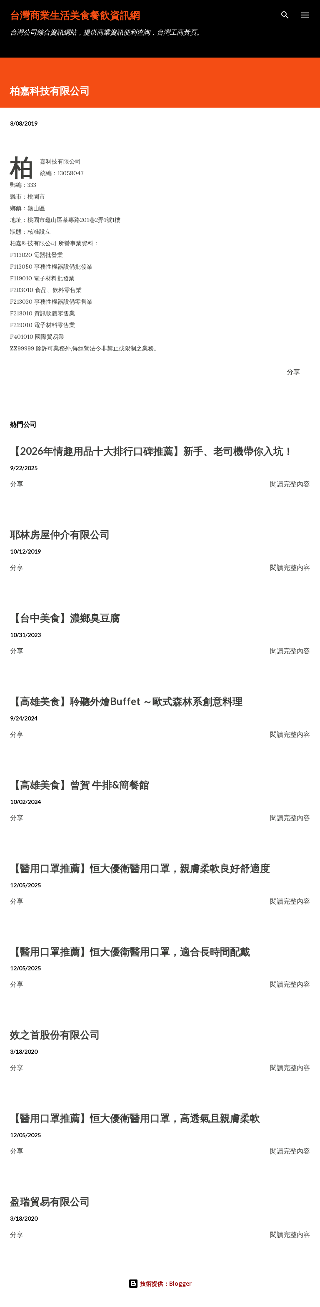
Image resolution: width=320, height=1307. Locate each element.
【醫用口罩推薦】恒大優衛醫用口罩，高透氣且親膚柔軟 (135, 1118)
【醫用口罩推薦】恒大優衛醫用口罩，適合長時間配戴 (130, 951)
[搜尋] (285, 15)
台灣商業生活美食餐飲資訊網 (75, 15)
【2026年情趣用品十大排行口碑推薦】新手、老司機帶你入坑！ (151, 451)
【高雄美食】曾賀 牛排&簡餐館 (79, 784)
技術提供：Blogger (165, 1283)
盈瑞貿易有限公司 (50, 1201)
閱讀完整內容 (290, 484)
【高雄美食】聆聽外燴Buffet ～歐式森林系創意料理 (126, 701)
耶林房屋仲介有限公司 (60, 534)
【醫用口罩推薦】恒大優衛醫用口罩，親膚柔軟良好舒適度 (140, 868)
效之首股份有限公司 (55, 1034)
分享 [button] (293, 371)
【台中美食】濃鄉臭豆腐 (65, 618)
